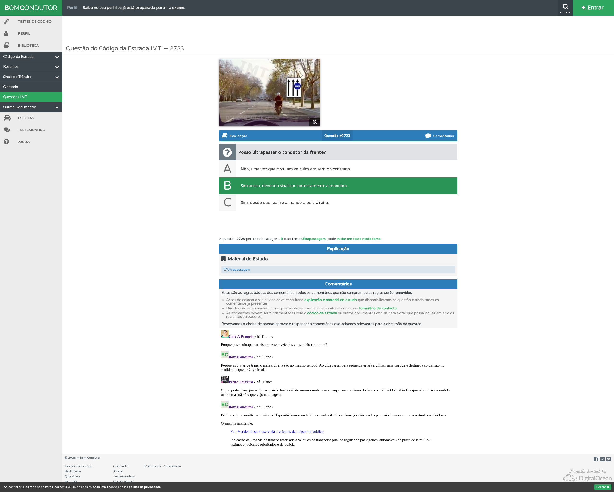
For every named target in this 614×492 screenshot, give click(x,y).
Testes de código (79, 466)
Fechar (601, 487)
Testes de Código (35, 21)
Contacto (121, 466)
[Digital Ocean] (587, 475)
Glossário (10, 87)
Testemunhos (31, 130)
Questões (72, 476)
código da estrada (322, 313)
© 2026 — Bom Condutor (82, 457)
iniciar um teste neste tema (359, 239)
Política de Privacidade (162, 466)
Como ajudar (123, 481)
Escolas (26, 118)
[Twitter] (608, 459)
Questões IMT (15, 97)
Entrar (595, 8)
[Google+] (602, 459)
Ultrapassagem (313, 239)
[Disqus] (338, 388)
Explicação (238, 136)
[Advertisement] (338, 29)
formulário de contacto (378, 308)
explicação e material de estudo (330, 300)
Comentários (443, 136)
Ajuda (24, 142)
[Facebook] (596, 459)
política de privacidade (145, 487)
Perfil (24, 33)
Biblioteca (28, 45)
